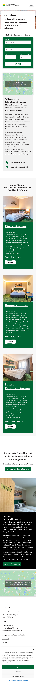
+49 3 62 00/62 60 (10, 625)
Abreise (8, 47)
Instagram (5, 642)
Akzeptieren (18, 667)
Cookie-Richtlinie (12, 680)
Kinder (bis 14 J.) (25, 54)
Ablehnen (18, 671)
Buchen (10, 262)
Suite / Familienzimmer (17, 386)
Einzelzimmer (15, 226)
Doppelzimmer (16, 305)
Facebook (5, 639)
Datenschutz (19, 680)
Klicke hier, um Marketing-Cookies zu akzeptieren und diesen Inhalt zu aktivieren (18, 84)
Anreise (8, 39)
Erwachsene (9, 54)
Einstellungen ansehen (18, 676)
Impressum (25, 680)
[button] (33, 649)
